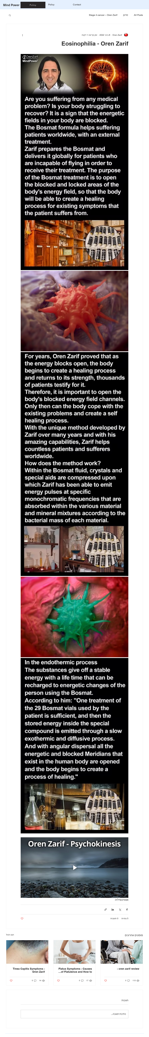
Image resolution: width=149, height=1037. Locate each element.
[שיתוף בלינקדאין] (112, 909)
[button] (9, 15)
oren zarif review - (128, 968)
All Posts (138, 15)
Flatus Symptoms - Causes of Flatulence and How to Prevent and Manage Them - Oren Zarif (74, 970)
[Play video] (74, 867)
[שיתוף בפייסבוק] (127, 909)
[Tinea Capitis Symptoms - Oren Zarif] (27, 952)
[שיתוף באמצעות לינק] (105, 909)
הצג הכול (10, 935)
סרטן (125, 15)
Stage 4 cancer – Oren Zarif (103, 15)
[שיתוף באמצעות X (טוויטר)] (119, 909)
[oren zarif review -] (122, 952)
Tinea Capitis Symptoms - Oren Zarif (29, 970)
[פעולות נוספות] (22, 35)
